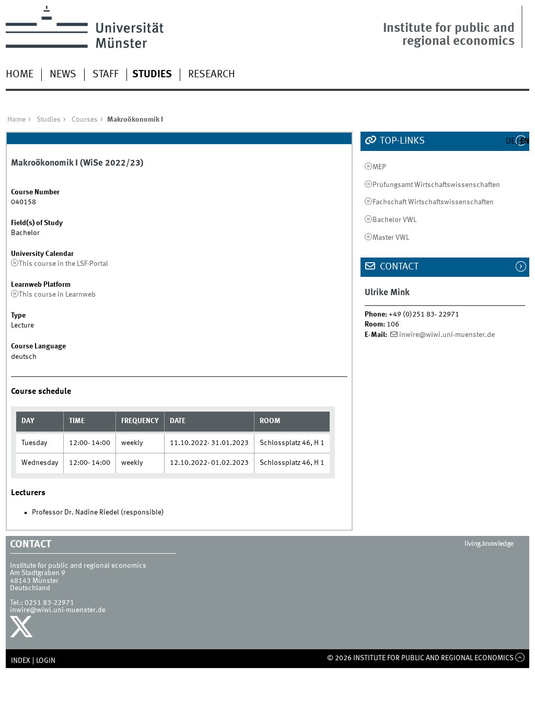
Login (45, 660)
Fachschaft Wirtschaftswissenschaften (433, 202)
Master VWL (391, 237)
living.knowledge (488, 543)
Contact (398, 267)
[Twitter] (23, 629)
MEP (379, 167)
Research (211, 74)
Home (19, 74)
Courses (85, 119)
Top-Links (401, 141)
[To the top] (520, 658)
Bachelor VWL (394, 220)
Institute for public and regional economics (449, 35)
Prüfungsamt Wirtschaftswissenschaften (436, 185)
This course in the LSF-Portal (63, 263)
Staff (105, 74)
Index (20, 660)
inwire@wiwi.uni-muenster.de (447, 334)
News (63, 74)
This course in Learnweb (57, 294)
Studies (152, 74)
